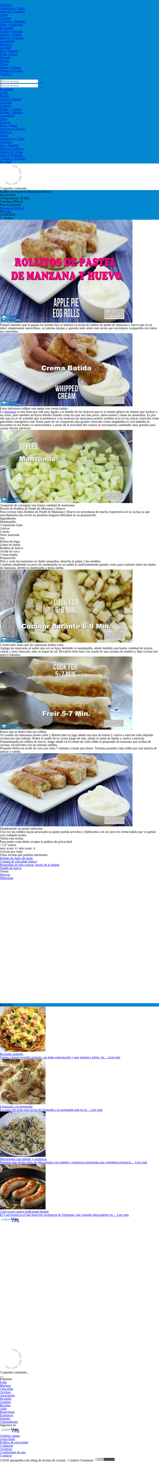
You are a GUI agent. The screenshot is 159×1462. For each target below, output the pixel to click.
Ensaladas (6, 28)
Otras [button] (3, 119)
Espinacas (6, 1415)
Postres (4, 61)
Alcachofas (7, 1395)
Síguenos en (8, 1425)
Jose (8, 211)
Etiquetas (6, 1379)
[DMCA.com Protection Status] (104, 1460)
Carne (4, 14)
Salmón (5, 1418)
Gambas (5, 1402)
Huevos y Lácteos (12, 38)
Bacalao (5, 1405)
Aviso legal (7, 1439)
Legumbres (7, 41)
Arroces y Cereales (12, 11)
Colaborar (6, 1445)
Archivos (6, 1449)
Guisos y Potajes (11, 34)
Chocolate (6, 1389)
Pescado (5, 57)
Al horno (6, 5)
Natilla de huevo (11, 868)
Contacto (6, 1455)
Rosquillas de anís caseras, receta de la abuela (29, 864)
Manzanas (6, 878)
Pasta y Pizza (8, 54)
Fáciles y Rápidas (11, 31)
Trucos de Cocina (11, 70)
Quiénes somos (10, 1435)
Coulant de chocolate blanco (18, 861)
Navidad (5, 47)
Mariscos (6, 44)
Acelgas (5, 1392)
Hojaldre (5, 1398)
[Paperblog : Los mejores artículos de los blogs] (10, 1222)
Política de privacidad (14, 1442)
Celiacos (5, 18)
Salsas (4, 64)
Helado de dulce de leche (16, 858)
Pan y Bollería (9, 51)
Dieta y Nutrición (11, 24)
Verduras (6, 74)
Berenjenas (7, 1412)
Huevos (5, 874)
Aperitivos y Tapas (12, 8)
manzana (10, 411)
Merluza (5, 1385)
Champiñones (9, 1421)
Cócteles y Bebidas (12, 21)
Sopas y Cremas (10, 67)
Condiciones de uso (13, 1452)
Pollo (3, 1382)
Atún (3, 1408)
